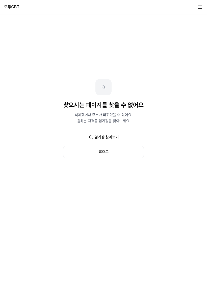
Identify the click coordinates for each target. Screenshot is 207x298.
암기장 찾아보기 (107, 137)
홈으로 (104, 152)
